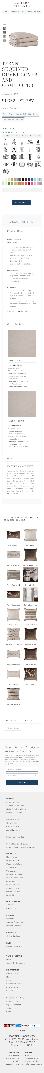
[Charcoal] (20, 179)
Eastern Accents (13, 802)
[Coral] (23, 183)
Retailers (10, 919)
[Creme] (6, 179)
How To (9, 977)
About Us (10, 905)
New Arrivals (11, 857)
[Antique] (12, 179)
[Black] (23, 179)
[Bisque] (9, 179)
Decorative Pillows (14, 864)
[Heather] (40, 183)
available (27, 264)
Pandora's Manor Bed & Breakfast (20, 847)
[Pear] (15, 183)
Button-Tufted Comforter (27, 114)
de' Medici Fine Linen (15, 806)
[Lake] (3, 183)
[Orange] (20, 183)
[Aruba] (35, 179)
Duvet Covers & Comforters (30, 12)
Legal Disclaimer (13, 1005)
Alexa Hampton (13, 830)
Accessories (11, 867)
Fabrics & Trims (13, 888)
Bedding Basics (13, 885)
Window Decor (12, 871)
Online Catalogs (13, 936)
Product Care (12, 973)
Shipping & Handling (15, 998)
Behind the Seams (14, 946)
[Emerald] (9, 183)
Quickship (10, 895)
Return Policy (12, 1001)
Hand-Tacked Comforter (13, 120)
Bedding (14, 12)
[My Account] (38, 4)
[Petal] (35, 183)
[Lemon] (17, 183)
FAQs (8, 980)
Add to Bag (21, 202)
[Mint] (6, 183)
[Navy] (29, 179)
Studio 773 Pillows (14, 813)
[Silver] (40, 179)
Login (8, 959)
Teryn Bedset (30, 585)
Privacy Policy (17, 761)
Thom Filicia (11, 823)
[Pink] (32, 183)
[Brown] (26, 179)
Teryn (15, 93)
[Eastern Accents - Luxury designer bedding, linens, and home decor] (22, 4)
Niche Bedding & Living (16, 809)
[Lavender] (38, 183)
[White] (3, 179)
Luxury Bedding (13, 860)
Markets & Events (13, 926)
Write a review (12, 728)
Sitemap (10, 1012)
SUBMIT (22, 783)
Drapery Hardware (14, 874)
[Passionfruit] (26, 183)
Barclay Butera (12, 820)
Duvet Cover (8, 114)
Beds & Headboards (14, 878)
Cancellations (12, 987)
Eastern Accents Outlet (16, 837)
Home (6, 12)
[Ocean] (32, 179)
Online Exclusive (13, 892)
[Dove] (17, 179)
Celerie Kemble (12, 826)
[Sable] (15, 179)
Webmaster (11, 1008)
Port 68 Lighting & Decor (17, 844)
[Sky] (38, 179)
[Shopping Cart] (40, 4)
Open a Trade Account (15, 963)
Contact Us (11, 908)
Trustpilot (22, 1030)
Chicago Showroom (14, 922)
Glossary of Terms (14, 984)
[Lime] (12, 183)
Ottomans (10, 881)
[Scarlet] (29, 183)
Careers (9, 991)
